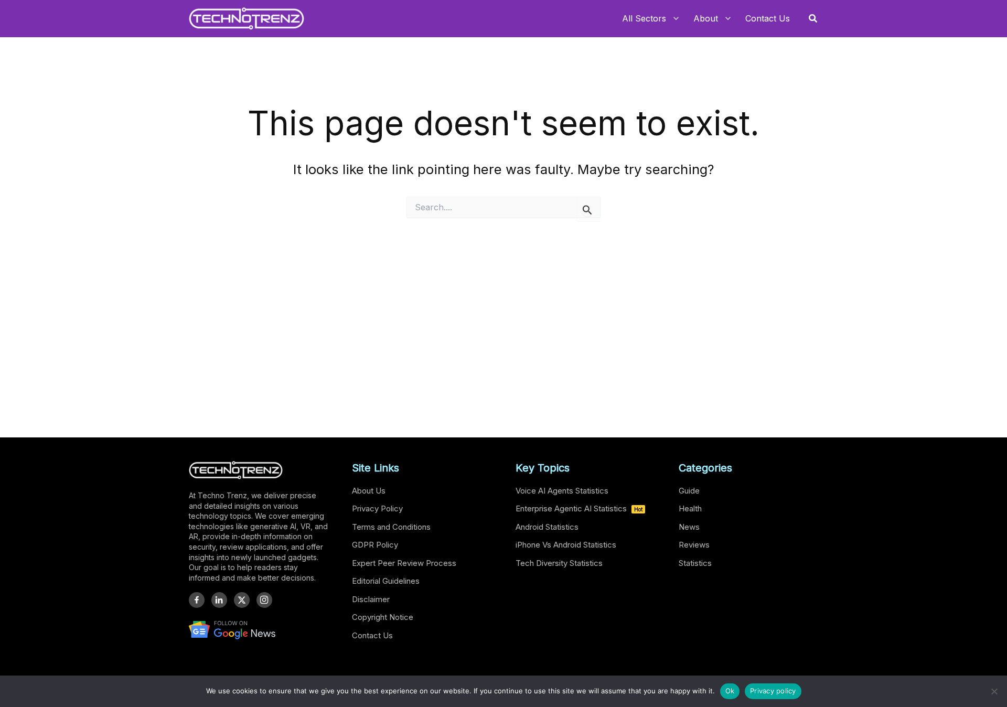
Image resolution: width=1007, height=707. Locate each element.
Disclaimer (371, 599)
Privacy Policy (377, 508)
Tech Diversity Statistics (559, 563)
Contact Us (372, 635)
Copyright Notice (382, 617)
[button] (813, 18)
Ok (730, 691)
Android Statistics (547, 527)
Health (690, 508)
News (689, 527)
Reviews (694, 545)
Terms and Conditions (391, 527)
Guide (689, 491)
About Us (368, 491)
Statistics (695, 563)
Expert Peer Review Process (404, 563)
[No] (994, 691)
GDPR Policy (375, 545)
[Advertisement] (503, 323)
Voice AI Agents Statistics (562, 491)
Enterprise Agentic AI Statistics (579, 508)
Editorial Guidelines (386, 581)
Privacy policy (773, 691)
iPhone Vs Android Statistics (566, 545)
